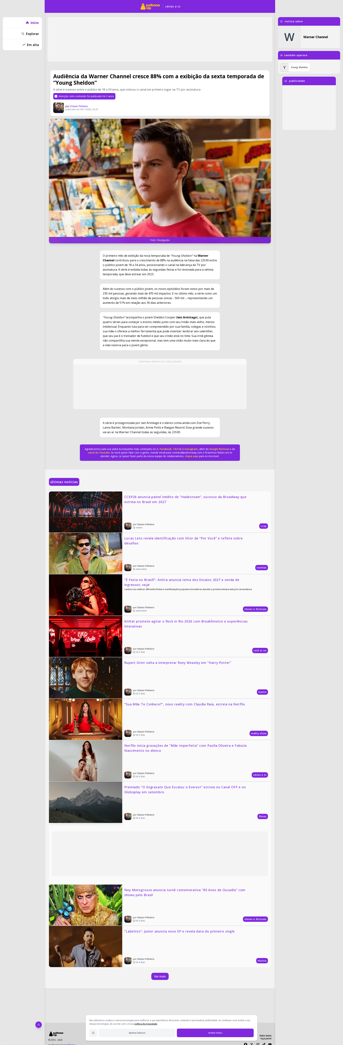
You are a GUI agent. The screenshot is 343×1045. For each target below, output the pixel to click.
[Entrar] (38, 1024)
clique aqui (191, 456)
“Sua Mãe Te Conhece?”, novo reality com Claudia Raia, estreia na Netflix (184, 704)
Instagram (191, 449)
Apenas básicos (137, 1032)
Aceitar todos (215, 1032)
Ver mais (160, 976)
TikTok (177, 449)
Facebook (166, 449)
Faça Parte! (266, 1038)
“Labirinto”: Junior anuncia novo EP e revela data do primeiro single (179, 931)
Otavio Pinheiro (79, 106)
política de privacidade (146, 1023)
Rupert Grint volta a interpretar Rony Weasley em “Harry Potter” (177, 662)
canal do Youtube (99, 452)
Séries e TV (172, 6)
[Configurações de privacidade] (93, 1033)
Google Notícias (219, 449)
